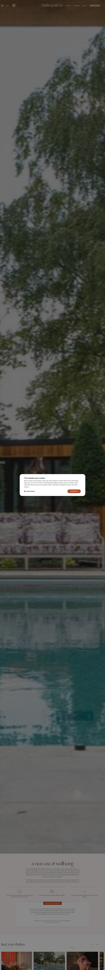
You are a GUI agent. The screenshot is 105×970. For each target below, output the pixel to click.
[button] (29, 491)
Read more (32, 487)
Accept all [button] (74, 491)
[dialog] (52, 485)
